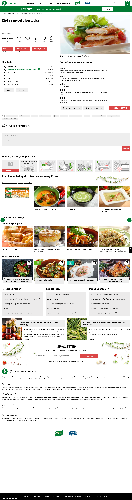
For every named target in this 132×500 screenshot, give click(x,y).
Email (8, 90)
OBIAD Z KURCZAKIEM (98, 116)
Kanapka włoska (53, 308)
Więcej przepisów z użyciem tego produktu (17, 183)
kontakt (26, 496)
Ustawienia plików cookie (9, 498)
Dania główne (23, 13)
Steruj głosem (94, 108)
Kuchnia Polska (12, 116)
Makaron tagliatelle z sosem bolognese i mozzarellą (22, 299)
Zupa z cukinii (72, 209)
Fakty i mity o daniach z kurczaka (81, 280)
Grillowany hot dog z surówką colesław (61, 304)
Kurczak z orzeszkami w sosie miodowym (105, 294)
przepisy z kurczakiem (10, 118)
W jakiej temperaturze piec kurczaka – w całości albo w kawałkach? (112, 280)
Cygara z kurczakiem (9, 249)
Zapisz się (89, 356)
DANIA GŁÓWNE (24, 116)
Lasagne (6, 308)
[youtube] (131, 248)
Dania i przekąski (13, 13)
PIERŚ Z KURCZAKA (45, 116)
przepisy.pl (8, 33)
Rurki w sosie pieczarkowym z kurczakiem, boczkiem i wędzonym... (113, 250)
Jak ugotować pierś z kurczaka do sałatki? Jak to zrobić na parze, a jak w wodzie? (16, 280)
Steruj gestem (72, 108)
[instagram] (131, 251)
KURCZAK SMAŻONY (76, 116)
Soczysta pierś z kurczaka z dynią (79, 249)
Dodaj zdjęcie (10, 170)
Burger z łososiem (53, 299)
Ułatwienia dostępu (102, 496)
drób (34, 116)
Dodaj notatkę (120, 108)
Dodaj (126, 148)
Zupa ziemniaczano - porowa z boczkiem (110, 210)
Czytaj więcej (27, 339)
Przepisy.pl (5, 13)
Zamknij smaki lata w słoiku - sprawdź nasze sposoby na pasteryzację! (39, 323)
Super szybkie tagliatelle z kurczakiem (17, 304)
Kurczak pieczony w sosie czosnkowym (104, 308)
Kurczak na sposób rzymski (100, 304)
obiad (87, 116)
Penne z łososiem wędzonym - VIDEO (104, 313)
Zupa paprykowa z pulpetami (45, 209)
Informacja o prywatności (52, 496)
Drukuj (6, 49)
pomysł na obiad (113, 116)
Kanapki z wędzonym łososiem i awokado (61, 313)
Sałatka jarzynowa (10, 294)
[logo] (9, 3)
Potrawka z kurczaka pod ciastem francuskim (47, 250)
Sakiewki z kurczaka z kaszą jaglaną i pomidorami (108, 299)
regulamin (37, 496)
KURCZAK (64, 116)
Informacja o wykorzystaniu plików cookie (78, 496)
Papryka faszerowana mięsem (58, 294)
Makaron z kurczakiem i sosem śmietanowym (20, 313)
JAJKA (55, 116)
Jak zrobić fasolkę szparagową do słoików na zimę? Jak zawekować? (104, 323)
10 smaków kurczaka (44, 280)
